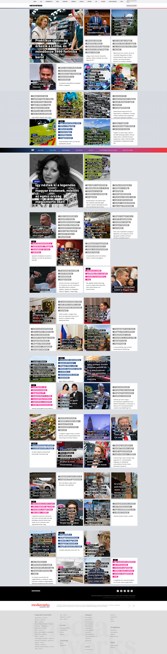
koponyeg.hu (114, 632)
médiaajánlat (132, 595)
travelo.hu (88, 632)
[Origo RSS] (132, 591)
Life (41, 1)
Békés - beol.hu (39, 622)
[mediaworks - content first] (41, 606)
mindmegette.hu (89, 630)
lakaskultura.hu (89, 622)
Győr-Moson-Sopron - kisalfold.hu (44, 632)
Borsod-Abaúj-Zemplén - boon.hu (44, 624)
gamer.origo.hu (89, 624)
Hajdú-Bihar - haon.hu (41, 634)
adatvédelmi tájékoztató (96, 595)
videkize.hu (88, 638)
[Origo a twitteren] (121, 591)
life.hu (112, 619)
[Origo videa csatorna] (128, 591)
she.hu (112, 621)
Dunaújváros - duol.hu (41, 628)
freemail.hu (113, 630)
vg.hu (61, 643)
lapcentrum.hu (114, 636)
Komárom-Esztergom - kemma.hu (44, 640)
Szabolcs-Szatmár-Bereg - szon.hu (44, 646)
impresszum (126, 595)
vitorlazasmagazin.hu (91, 636)
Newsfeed (65, 1)
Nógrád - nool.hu (39, 642)
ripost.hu (112, 615)
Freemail (73, 1)
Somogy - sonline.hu (40, 644)
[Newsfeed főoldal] (36, 591)
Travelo (82, 1)
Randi (103, 1)
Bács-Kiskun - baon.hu (41, 617)
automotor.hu (89, 619)
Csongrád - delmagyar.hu (42, 626)
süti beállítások (118, 595)
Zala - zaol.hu (64, 619)
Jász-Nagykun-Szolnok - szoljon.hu (44, 638)
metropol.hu (113, 617)
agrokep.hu (63, 645)
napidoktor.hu (89, 628)
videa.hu (112, 634)
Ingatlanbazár (112, 1)
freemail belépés (131, 6)
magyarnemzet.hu (65, 628)
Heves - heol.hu (39, 636)
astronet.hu (88, 617)
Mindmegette (49, 1)
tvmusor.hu (88, 640)
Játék (121, 1)
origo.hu (62, 634)
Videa (57, 1)
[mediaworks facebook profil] (129, 605)
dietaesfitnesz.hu (90, 634)
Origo (34, 1)
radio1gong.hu (114, 645)
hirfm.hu (112, 647)
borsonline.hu (89, 649)
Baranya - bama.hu (40, 619)
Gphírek (90, 1)
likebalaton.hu (89, 626)
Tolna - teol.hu (39, 648)
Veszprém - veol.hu (65, 617)
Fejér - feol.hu (39, 630)
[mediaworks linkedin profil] (133, 605)
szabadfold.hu (64, 630)
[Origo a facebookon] (118, 591)
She (96, 1)
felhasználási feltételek (108, 595)
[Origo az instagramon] (125, 591)
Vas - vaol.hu (63, 615)
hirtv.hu (62, 632)
